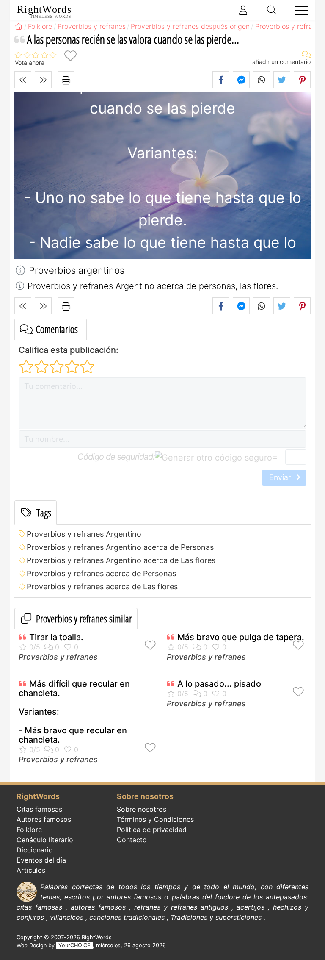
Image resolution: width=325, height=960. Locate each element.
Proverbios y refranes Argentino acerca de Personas (120, 547)
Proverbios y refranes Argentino (84, 534)
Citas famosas (39, 809)
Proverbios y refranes (58, 656)
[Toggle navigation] (298, 10)
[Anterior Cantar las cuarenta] (22, 79)
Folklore (29, 829)
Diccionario (35, 850)
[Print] (66, 79)
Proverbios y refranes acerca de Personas (101, 573)
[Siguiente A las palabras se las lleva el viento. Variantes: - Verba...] (43, 79)
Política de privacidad (152, 829)
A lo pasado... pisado (219, 683)
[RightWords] (18, 26)
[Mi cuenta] (243, 10)
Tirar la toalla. (56, 637)
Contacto (132, 839)
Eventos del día (41, 860)
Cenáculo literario (45, 839)
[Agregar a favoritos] (70, 55)
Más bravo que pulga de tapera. (240, 637)
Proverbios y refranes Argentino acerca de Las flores (121, 560)
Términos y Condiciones (155, 819)
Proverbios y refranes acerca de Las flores (102, 586)
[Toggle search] (272, 10)
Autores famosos (44, 819)
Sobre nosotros (141, 809)
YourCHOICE (74, 945)
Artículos (31, 870)
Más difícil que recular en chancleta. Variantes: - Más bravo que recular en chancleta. (74, 711)
